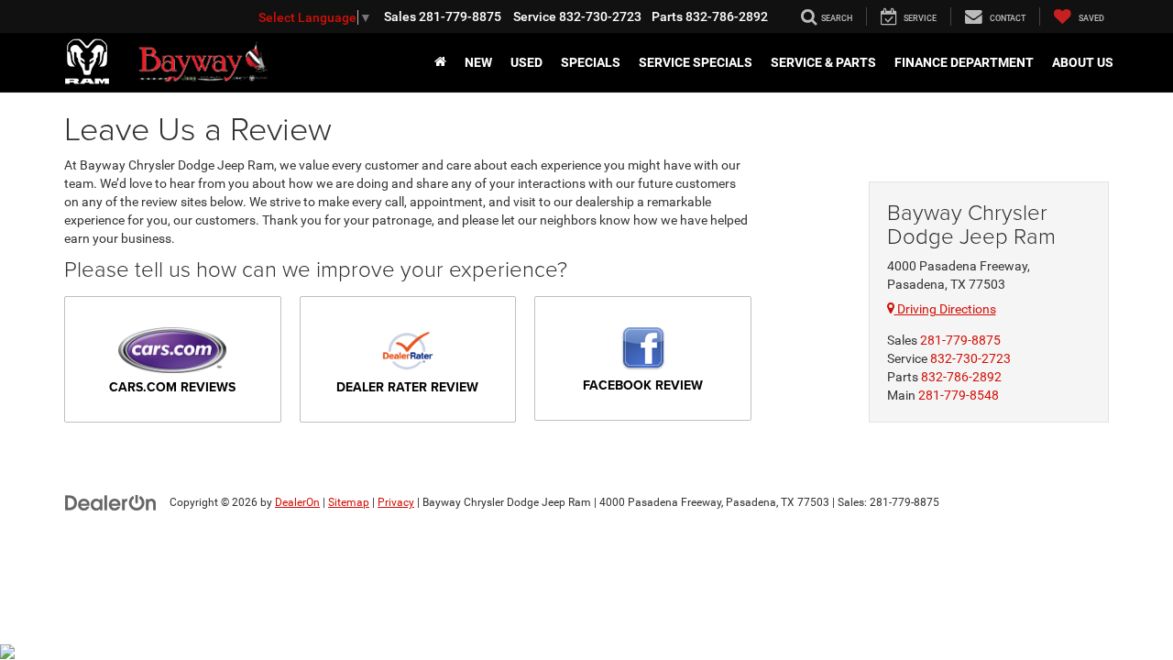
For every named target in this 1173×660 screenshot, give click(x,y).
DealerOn (297, 502)
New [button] (478, 62)
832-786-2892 (961, 376)
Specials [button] (590, 62)
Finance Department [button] (964, 62)
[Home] (440, 62)
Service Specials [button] (695, 62)
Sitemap (348, 502)
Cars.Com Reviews (172, 387)
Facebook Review (643, 385)
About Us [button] (1082, 62)
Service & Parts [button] (823, 62)
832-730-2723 (970, 358)
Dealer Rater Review (407, 387)
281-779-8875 (960, 340)
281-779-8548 (958, 395)
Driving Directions (945, 309)
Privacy (396, 502)
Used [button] (526, 62)
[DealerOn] (111, 501)
